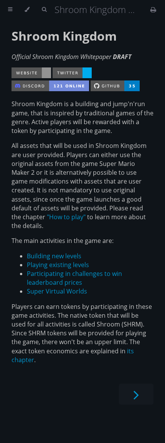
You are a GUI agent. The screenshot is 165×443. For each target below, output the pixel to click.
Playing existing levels (58, 265)
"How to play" (66, 217)
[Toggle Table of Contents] (10, 9)
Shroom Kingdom (64, 36)
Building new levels (54, 256)
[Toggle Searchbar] (44, 9)
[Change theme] (27, 9)
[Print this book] (153, 9)
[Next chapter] (136, 394)
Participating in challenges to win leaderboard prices (74, 278)
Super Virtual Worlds (57, 291)
